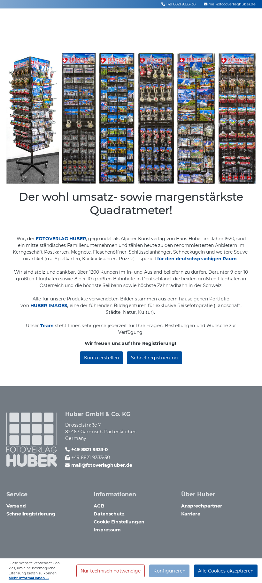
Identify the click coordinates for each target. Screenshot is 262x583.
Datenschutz (109, 514)
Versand (16, 506)
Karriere (190, 514)
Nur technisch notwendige (111, 571)
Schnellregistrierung (154, 358)
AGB (99, 506)
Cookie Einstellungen (119, 522)
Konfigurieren (169, 571)
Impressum (107, 530)
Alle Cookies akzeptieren (225, 571)
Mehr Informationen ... (29, 578)
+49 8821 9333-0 (89, 449)
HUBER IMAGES (48, 305)
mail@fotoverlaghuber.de (232, 4)
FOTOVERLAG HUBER (61, 238)
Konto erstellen (101, 358)
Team (47, 325)
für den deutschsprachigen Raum (197, 259)
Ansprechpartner (201, 506)
